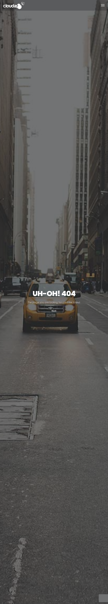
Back (54, 311)
